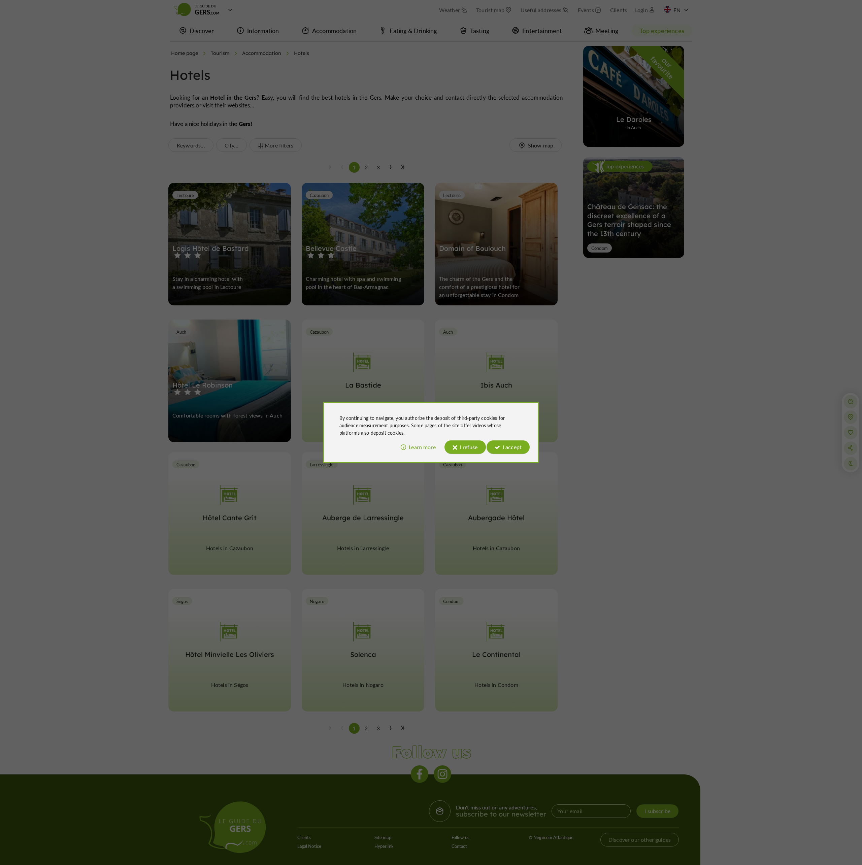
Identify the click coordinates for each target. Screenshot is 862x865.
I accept (512, 447)
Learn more (422, 447)
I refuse (468, 447)
